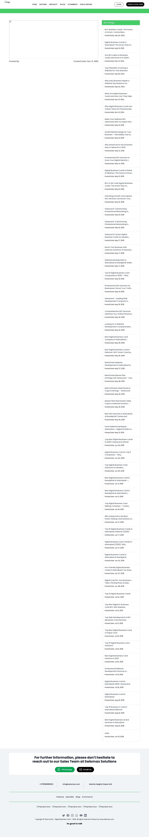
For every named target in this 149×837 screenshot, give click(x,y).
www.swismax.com (107, 819)
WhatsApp (67, 769)
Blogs (62, 4)
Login (118, 4)
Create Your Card (135, 4)
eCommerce (72, 4)
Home (34, 4)
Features (43, 4)
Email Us (87, 769)
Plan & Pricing (86, 4)
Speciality (53, 4)
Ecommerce (87, 797)
